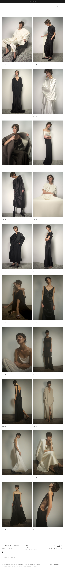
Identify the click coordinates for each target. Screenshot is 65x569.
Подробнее (55, 564)
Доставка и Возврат (31, 549)
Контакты (28, 547)
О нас (26, 545)
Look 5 (4, 168)
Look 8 (35, 219)
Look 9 (4, 271)
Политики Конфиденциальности (27, 566)
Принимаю (51, 564)
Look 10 (35, 271)
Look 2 (35, 64)
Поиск (42, 6)
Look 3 (4, 116)
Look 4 (35, 116)
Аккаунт (44, 8)
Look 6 (35, 168)
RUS (58, 545)
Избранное (48, 6)
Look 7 (4, 219)
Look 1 (4, 64)
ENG (61, 545)
